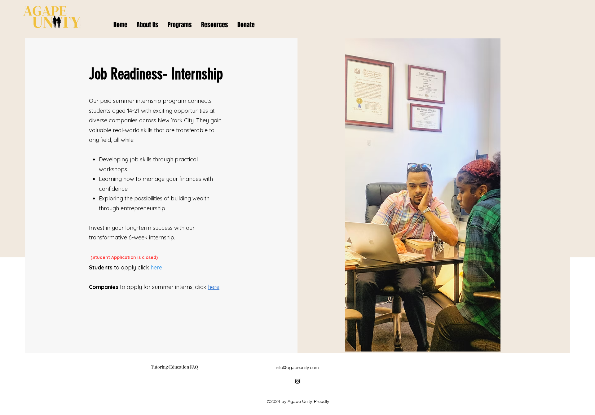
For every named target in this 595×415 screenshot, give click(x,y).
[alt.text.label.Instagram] (297, 381)
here (213, 286)
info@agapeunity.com (297, 367)
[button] (179, 24)
